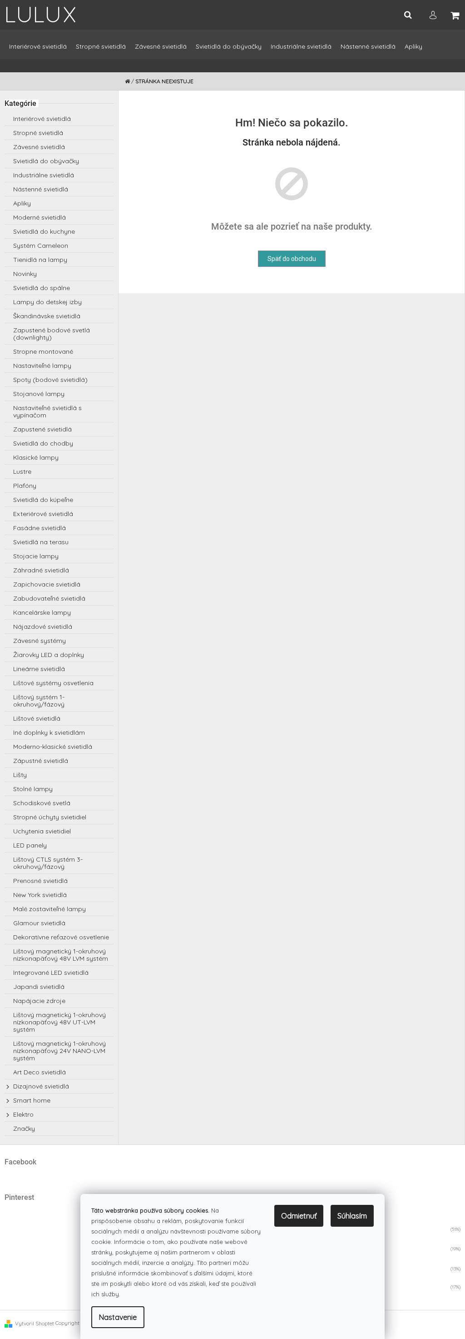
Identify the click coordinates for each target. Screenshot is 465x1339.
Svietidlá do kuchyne (44, 231)
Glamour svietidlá (39, 923)
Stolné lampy (33, 789)
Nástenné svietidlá (40, 189)
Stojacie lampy (36, 556)
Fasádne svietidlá (39, 528)
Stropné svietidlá (38, 133)
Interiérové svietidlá (42, 119)
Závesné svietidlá (39, 147)
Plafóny (24, 485)
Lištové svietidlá (36, 718)
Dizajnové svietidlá (41, 1086)
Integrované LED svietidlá (51, 972)
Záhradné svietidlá (41, 570)
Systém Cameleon (40, 245)
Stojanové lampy (38, 394)
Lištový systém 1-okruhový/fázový (38, 700)
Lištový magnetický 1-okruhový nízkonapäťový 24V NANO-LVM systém (59, 1050)
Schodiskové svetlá (41, 803)
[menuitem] (38, 50)
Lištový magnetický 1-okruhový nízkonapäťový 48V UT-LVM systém (59, 1022)
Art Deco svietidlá (39, 1072)
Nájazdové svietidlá (42, 626)
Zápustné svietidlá (40, 761)
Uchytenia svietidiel (42, 831)
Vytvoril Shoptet (34, 1323)
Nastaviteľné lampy (42, 365)
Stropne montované (43, 351)
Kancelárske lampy (42, 612)
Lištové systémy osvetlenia (53, 683)
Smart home (31, 1100)
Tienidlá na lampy (40, 260)
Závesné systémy (39, 641)
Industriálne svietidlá (43, 175)
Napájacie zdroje (39, 1001)
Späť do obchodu (291, 258)
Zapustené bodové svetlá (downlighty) (51, 333)
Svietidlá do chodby (43, 443)
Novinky (25, 274)
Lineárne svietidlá (39, 669)
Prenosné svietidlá (40, 881)
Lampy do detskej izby (47, 302)
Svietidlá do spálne (41, 288)
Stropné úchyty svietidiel (49, 817)
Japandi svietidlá (38, 987)
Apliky (22, 203)
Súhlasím (352, 1215)
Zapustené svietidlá (42, 429)
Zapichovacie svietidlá (46, 584)
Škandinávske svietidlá (46, 316)
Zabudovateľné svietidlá (49, 598)
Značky (24, 1128)
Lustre (22, 471)
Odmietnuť (299, 1215)
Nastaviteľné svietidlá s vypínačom (47, 411)
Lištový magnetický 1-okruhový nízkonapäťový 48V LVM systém (60, 955)
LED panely (30, 845)
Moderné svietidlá (39, 217)
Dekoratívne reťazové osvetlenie (61, 937)
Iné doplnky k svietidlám (49, 732)
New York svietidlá (40, 895)
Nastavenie (118, 1317)
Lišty (20, 775)
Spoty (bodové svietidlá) (50, 380)
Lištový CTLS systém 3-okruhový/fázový (48, 863)
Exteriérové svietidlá (43, 514)
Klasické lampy (36, 457)
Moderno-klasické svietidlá (52, 746)
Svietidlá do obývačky (46, 161)
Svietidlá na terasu (41, 542)
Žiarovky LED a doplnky (48, 655)
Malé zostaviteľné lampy (49, 909)
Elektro (23, 1114)
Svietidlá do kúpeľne (43, 500)
